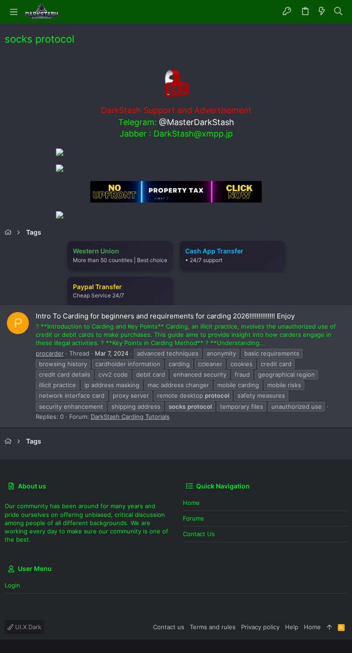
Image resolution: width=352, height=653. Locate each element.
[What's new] (322, 11)
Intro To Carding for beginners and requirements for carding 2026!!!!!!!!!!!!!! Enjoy (165, 316)
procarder (50, 353)
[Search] (338, 11)
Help (291, 627)
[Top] (329, 627)
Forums (193, 518)
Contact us (199, 534)
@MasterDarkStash (196, 122)
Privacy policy (260, 627)
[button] (14, 11)
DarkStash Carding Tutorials (130, 416)
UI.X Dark (27, 627)
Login (12, 585)
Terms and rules (213, 627)
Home (191, 502)
